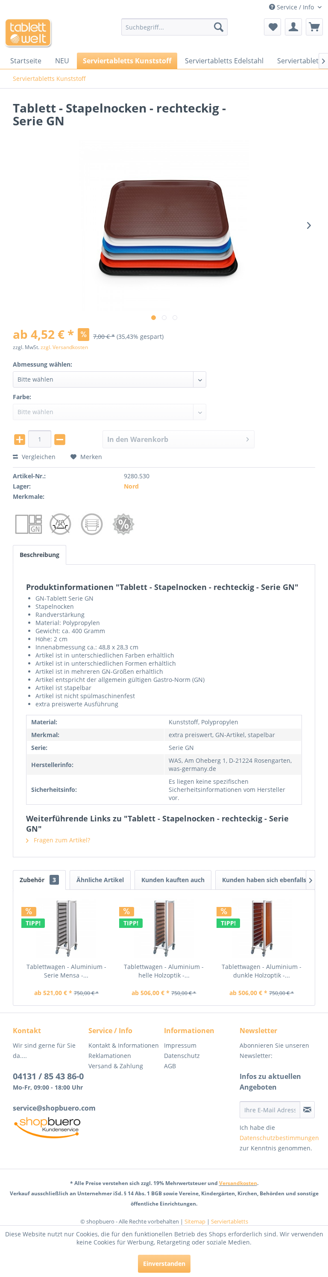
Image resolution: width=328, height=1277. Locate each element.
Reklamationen (109, 1056)
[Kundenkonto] (293, 27)
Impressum (180, 1045)
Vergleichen (38, 457)
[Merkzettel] (272, 27)
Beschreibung (39, 555)
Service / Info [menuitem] (295, 7)
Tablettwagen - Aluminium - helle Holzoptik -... (164, 971)
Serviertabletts (229, 1221)
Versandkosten (238, 1183)
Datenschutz (182, 1056)
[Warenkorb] (314, 27)
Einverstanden (164, 1263)
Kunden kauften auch (173, 880)
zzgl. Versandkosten (64, 347)
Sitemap (194, 1221)
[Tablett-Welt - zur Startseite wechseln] (28, 33)
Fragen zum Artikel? (61, 840)
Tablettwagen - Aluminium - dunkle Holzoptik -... (262, 971)
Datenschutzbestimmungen (279, 1138)
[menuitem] (174, 27)
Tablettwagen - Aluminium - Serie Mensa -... (66, 971)
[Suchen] (219, 27)
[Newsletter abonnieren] (307, 1109)
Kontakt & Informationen (123, 1045)
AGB (170, 1066)
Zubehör (38, 880)
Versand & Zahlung (115, 1066)
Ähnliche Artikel (100, 880)
